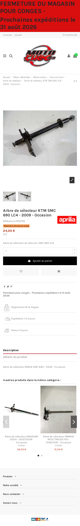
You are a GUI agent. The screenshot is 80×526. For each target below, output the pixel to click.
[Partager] (4, 286)
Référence (9, 221)
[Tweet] (8, 286)
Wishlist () (71, 35)
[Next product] (76, 81)
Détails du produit (15, 357)
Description (11, 350)
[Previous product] (75, 81)
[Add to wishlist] (21, 271)
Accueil (18, 35)
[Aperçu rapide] (26, 432)
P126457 (21, 445)
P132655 (58, 445)
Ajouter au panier (42, 260)
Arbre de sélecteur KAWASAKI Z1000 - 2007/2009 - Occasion (21, 439)
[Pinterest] (11, 286)
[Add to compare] (59, 271)
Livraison (7, 35)
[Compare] (21, 432)
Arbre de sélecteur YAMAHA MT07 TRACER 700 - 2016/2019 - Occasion (58, 439)
